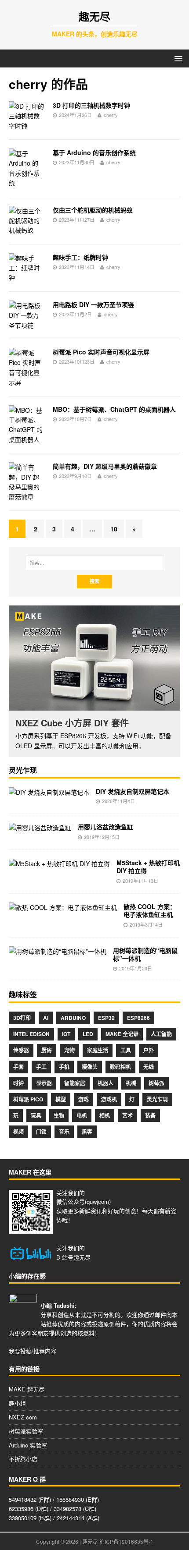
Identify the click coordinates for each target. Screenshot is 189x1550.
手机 (64, 1067)
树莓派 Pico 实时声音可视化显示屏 (101, 351)
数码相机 (120, 1067)
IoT (66, 1034)
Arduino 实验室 (28, 1445)
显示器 (44, 1083)
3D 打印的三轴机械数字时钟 (91, 105)
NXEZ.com (23, 1417)
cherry (111, 114)
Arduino (73, 1018)
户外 (148, 1050)
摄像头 (90, 1067)
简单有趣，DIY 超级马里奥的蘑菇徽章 (105, 466)
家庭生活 (97, 1050)
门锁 (41, 1132)
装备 (150, 1115)
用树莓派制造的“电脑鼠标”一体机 (145, 954)
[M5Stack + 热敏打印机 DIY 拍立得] (59, 863)
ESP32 (106, 1018)
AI (45, 1018)
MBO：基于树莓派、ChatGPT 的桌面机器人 (114, 409)
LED (88, 1034)
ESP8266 (138, 1018)
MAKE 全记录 (121, 1034)
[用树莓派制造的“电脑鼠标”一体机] (57, 951)
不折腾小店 (23, 1458)
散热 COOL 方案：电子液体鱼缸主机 (150, 910)
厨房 (46, 1050)
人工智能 (161, 1034)
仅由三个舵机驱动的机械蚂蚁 (93, 209)
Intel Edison (31, 1034)
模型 (60, 1099)
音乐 (64, 1132)
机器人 (105, 1083)
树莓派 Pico (28, 1099)
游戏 (83, 1099)
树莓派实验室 (26, 1431)
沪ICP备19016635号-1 (126, 1541)
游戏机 (109, 1099)
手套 (18, 1067)
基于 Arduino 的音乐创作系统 (94, 152)
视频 (18, 1132)
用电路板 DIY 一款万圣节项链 (93, 304)
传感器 (21, 1050)
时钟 (18, 1083)
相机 (104, 1115)
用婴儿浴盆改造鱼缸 (105, 826)
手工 (41, 1067)
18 (113, 528)
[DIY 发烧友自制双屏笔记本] (49, 792)
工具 (125, 1050)
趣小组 (17, 1403)
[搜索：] (95, 563)
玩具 (36, 1115)
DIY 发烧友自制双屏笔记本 (132, 791)
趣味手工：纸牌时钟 (80, 257)
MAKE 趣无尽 (26, 1389)
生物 (59, 1115)
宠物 (69, 1050)
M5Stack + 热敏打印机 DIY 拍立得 (148, 866)
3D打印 (22, 1018)
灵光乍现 (157, 1099)
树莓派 (156, 1083)
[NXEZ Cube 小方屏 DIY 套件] (94, 658)
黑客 (87, 1132)
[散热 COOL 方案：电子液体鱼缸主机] (63, 907)
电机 (81, 1115)
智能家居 (74, 1083)
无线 (148, 1067)
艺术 (127, 1115)
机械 (131, 1083)
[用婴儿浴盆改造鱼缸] (40, 827)
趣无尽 (82, 1257)
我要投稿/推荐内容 (32, 1351)
